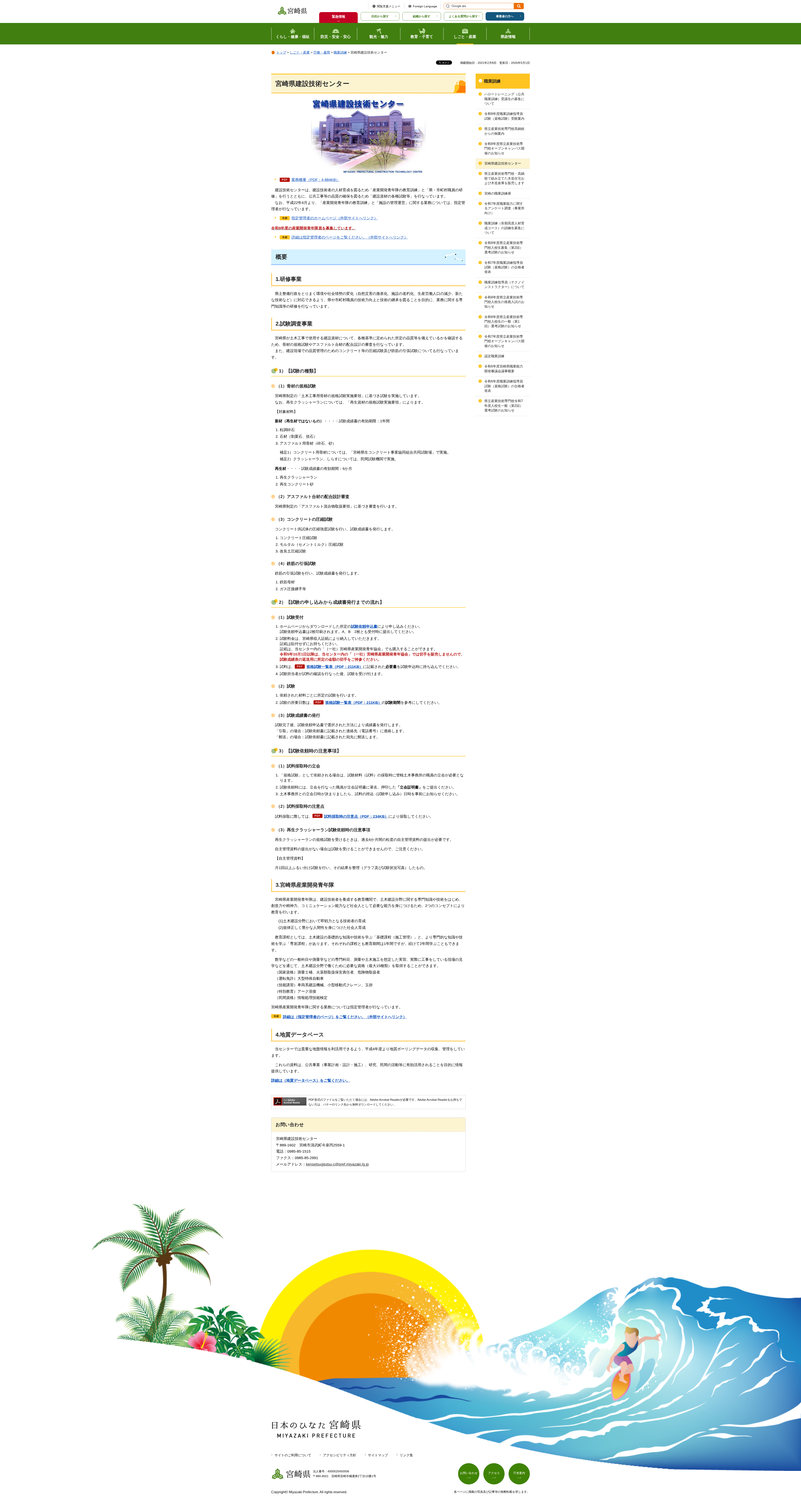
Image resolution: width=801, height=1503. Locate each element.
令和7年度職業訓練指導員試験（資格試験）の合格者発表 (504, 267)
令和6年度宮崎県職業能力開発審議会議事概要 (503, 369)
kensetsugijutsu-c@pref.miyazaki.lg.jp (337, 1164)
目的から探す (380, 16)
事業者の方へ (505, 16)
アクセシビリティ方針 (339, 1455)
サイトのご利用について (293, 1455)
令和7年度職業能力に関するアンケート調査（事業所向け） (504, 208)
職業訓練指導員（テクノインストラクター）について (504, 284)
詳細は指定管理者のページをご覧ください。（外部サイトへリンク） (349, 237)
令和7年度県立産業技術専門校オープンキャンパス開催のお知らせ (504, 341)
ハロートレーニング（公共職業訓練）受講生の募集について (504, 98)
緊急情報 (338, 16)
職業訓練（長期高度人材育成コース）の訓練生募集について (504, 227)
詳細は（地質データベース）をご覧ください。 (310, 1080)
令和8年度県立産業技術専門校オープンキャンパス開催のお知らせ (504, 148)
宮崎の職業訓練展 (497, 193)
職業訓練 (340, 52)
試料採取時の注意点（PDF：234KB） (356, 816)
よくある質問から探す (463, 16)
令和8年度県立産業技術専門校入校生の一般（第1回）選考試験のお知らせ (503, 321)
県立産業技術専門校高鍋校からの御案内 (504, 131)
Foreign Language (425, 6)
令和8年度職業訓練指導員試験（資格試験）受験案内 (504, 116)
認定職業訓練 (494, 356)
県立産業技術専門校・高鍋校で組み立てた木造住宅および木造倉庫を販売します (504, 178)
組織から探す (421, 16)
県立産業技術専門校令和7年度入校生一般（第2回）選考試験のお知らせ (503, 405)
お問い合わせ (468, 1473)
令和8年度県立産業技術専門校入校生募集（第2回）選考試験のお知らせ (503, 247)
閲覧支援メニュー (388, 6)
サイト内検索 (447, 6)
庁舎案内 (519, 1473)
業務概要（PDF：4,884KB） (315, 180)
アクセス (494, 1473)
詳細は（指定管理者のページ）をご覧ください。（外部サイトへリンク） (345, 1017)
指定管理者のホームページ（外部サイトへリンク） (334, 218)
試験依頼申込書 (364, 626)
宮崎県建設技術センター (502, 163)
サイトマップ (378, 1455)
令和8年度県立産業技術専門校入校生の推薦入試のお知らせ (504, 302)
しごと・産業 (300, 52)
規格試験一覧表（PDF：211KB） (334, 667)
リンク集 (406, 1455)
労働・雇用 (321, 52)
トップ (281, 52)
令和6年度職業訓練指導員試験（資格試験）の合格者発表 (504, 386)
